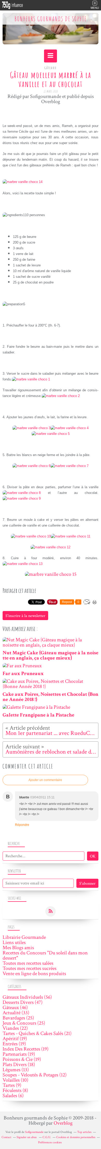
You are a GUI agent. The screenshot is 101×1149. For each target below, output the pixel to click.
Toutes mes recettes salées (28, 963)
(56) (27, 997)
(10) (15, 1080)
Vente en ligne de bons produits (34, 973)
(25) (18, 1018)
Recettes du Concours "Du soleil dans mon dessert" (45, 955)
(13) (16, 1069)
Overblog (63, 1123)
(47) (22, 1002)
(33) (16, 1012)
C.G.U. (46, 1137)
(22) (15, 1028)
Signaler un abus (27, 1137)
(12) (35, 1075)
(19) (15, 1038)
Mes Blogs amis (18, 947)
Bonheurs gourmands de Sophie (51, 19)
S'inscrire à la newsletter (25, 616)
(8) (15, 1090)
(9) (12, 1085)
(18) (19, 1064)
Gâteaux (51, 68)
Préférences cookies (50, 1142)
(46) (15, 1007)
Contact (6, 1137)
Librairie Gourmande (24, 937)
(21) (37, 1033)
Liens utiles (14, 942)
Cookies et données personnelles (75, 1137)
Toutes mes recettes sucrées (29, 968)
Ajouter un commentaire (45, 780)
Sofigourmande (34, 1132)
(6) (13, 1095)
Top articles (84, 1132)
